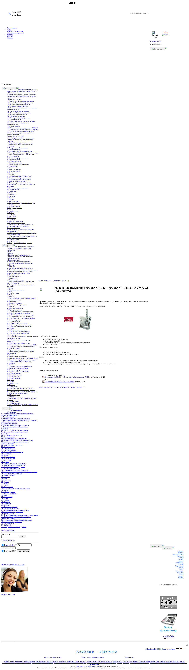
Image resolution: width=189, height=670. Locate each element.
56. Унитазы (11, 385)
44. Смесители (11, 365)
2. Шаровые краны (13, 93)
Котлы (73, 663)
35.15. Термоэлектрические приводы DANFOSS (19, 340)
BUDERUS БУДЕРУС (80, 663)
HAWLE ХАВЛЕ (75, 661)
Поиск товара (5, 534)
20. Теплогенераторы (14, 161)
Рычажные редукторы (60, 280)
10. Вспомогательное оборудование (19, 261)
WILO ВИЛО (50, 663)
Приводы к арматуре (45, 280)
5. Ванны (10, 253)
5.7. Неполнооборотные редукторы (18, 113)
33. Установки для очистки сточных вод (20, 183)
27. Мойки (10, 295)
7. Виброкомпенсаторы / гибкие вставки (20, 256)
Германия (180, 556)
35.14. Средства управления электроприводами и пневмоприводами (22, 337)
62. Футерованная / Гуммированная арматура (22, 236)
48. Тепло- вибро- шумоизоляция (18, 371)
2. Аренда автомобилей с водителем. (19, 248)
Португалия (179, 566)
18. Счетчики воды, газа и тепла (17, 158)
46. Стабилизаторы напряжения (17, 368)
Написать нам (129, 657)
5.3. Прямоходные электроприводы (18, 104)
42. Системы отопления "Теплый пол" (19, 361)
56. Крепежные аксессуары (16, 223)
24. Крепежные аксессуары (16, 290)
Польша (180, 564)
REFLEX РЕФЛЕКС (144, 663)
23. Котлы (10, 288)
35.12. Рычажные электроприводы (18, 331)
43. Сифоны (11, 363)
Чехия (181, 574)
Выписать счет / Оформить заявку (92, 657)
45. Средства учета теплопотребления (19, 366)
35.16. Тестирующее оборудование (18, 343)
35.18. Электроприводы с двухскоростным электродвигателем (21, 347)
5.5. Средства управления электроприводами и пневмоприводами (22, 108)
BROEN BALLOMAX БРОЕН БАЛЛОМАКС (47, 661)
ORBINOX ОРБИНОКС (65, 661)
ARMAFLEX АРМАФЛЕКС (172, 663)
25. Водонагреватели (14, 169)
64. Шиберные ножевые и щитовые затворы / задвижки (22, 399)
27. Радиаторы (11, 173)
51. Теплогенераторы (14, 376)
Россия (181, 567)
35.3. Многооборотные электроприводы (20, 315)
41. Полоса (10, 198)
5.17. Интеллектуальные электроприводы (20, 131)
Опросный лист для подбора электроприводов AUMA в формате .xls (62, 387)
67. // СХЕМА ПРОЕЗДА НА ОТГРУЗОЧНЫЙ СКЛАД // (22, 405)
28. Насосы (10, 296)
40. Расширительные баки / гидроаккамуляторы (22, 358)
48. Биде (9, 209)
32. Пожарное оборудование (16, 181)
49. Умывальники (12, 211)
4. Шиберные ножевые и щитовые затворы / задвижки (21, 97)
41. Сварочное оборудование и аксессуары (21, 360)
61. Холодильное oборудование (17, 393)
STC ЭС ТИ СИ (27, 663)
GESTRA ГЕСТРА (134, 663)
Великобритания (177, 554)
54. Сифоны (11, 219)
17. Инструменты (12, 275)
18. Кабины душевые (13, 276)
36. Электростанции (13, 189)
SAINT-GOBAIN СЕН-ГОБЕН (104, 661)
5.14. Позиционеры (13, 126)
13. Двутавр (11, 266)
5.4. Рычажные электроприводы (17, 106)
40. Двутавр (11, 196)
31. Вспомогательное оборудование (19, 179)
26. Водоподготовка (13, 171)
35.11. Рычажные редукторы (16, 330)
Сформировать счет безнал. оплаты (12, 564)
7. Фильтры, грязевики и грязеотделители (20, 138)
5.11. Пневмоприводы (14, 119)
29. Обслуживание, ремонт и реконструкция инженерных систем (21, 299)
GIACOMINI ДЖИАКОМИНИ (15, 663)
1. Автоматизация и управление (23, 246)
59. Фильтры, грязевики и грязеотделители (21, 390)
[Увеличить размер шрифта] (155, 37)
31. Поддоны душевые (14, 303)
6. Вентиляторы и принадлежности (18, 255)
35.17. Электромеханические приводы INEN (21, 345)
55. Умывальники (12, 383)
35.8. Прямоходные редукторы (17, 323)
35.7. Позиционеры (13, 321)
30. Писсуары (11, 301)
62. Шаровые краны (13, 395)
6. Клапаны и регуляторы (15, 136)
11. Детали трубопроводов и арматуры (20, 144)
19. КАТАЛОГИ (12, 278)
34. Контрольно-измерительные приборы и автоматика (21, 185)
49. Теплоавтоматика (14, 373)
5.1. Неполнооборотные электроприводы (20, 101)
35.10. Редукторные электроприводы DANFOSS (19, 327)
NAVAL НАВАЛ (19, 661)
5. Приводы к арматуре (14, 99)
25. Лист (9, 291)
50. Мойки (10, 213)
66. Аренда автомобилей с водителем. (19, 243)
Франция (180, 572)
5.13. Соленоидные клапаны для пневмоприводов (17, 123)
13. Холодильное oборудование (17, 148)
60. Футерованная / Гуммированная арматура (22, 391)
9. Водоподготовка (13, 260)
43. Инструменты (12, 201)
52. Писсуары (11, 216)
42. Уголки (10, 199)
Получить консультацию (52, 657)
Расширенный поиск (8, 540)
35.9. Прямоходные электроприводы (19, 325)
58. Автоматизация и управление (18, 226)
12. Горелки (10, 265)
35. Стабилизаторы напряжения (17, 188)
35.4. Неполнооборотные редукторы (19, 316)
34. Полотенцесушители (15, 308)
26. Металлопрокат (13, 293)
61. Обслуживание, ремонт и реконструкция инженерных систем (21, 233)
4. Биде (9, 251)
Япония (180, 577)
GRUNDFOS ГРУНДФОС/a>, (39, 663)
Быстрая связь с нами (8, 594)
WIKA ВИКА (126, 663)
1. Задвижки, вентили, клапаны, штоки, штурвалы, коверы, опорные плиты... (22, 90)
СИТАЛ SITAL (156, 661)
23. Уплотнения (12, 166)
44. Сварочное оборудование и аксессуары (21, 203)
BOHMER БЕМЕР (137, 661)
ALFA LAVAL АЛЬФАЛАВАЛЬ (62, 663)
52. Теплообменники (13, 378)
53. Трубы (10, 380)
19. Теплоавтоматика (14, 159)
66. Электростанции (13, 403)
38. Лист (9, 193)
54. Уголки (10, 381)
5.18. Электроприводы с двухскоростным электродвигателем (20, 133)
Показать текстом (155, 41)
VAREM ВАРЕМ (154, 663)
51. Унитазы (11, 214)
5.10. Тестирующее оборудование (18, 118)
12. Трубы (10, 146)
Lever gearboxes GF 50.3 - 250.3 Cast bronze (59, 381)
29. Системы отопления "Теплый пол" (19, 176)
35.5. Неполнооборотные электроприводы (21, 318)
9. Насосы (10, 141)
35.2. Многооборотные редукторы (18, 313)
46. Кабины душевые (13, 206)
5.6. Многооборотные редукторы (18, 111)
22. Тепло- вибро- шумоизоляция (18, 164)
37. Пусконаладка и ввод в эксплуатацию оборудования (20, 352)
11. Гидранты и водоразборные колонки (20, 263)
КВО (165, 661)
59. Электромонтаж (13, 228)
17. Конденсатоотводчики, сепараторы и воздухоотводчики (20, 155)
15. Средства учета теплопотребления (19, 151)
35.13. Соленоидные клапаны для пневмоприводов (18, 334)
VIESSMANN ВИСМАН (93, 663)
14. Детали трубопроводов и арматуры (20, 268)
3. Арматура (11, 250)
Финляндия (179, 571)
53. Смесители (11, 218)
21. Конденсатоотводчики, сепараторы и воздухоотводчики (20, 282)
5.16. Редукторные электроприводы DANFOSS (22, 129)
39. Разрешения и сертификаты (17, 356)
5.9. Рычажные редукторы (16, 116)
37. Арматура (11, 191)
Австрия (180, 551)
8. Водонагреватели (13, 258)
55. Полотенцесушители (15, 221)
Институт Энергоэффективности (87, 666)
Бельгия (180, 552)
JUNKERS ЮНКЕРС (104, 663)
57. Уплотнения (12, 386)
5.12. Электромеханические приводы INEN (21, 121)
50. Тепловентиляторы (14, 375)
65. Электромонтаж (13, 401)
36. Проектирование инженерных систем (20, 350)
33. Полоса (10, 306)
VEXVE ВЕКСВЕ (175, 661)
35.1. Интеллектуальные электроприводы (20, 311)
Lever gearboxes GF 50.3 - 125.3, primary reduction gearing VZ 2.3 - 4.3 (69, 377)
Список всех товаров (8, 530)
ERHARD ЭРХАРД (147, 661)
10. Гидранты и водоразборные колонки (20, 143)
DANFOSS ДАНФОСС (116, 663)
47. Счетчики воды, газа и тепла (17, 370)
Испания (180, 559)
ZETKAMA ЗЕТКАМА (91, 661)
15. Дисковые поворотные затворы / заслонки (22, 270)
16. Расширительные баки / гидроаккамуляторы (22, 153)
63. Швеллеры (11, 396)
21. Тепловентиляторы (14, 163)
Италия (180, 561)
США (181, 569)
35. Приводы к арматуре (15, 310)
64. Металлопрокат (13, 239)
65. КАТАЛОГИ (12, 241)
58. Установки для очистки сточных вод (20, 388)
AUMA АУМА (161, 663)
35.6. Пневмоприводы (14, 320)
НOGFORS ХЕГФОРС (29, 661)
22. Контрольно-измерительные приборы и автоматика (21, 285)
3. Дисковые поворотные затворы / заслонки (21, 94)
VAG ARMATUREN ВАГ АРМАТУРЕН (122, 661)
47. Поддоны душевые (14, 208)
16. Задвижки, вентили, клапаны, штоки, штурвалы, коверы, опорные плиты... (20, 272)
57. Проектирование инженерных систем (20, 224)
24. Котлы (10, 168)
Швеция (180, 576)
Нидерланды (179, 562)
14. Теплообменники (13, 149)
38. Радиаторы (11, 355)
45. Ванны (10, 204)
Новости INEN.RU (10, 545)
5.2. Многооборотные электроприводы (20, 103)
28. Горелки (10, 174)
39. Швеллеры (11, 194)
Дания (181, 557)
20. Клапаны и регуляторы (15, 280)
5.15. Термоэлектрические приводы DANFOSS (22, 128)
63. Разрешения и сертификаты (17, 238)
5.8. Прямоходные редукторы (17, 114)
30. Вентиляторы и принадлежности (19, 178)
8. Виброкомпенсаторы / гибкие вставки (20, 139)
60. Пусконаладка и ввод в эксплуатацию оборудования (20, 230)
